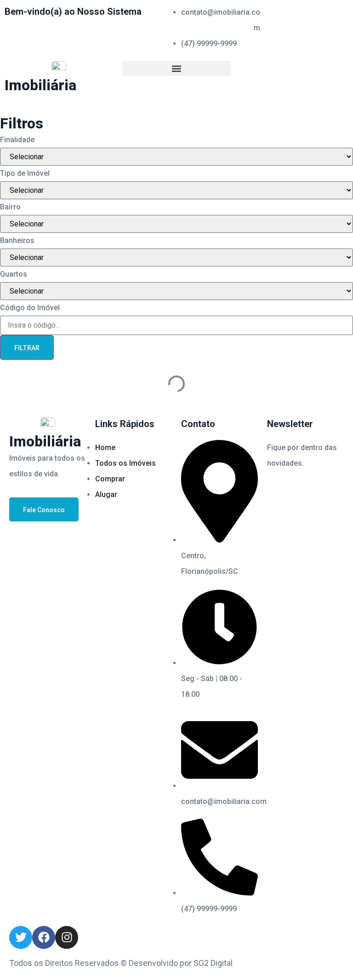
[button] (176, 68)
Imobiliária (40, 85)
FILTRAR (27, 348)
